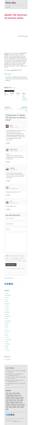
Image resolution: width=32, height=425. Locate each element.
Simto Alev (11, 2)
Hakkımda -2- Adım (8, 109)
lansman (23, 100)
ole (26, 100)
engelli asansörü (9, 395)
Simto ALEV (6, 94)
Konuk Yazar (8, 320)
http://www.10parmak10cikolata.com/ (14, 135)
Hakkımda (8, 7)
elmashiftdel (24, 99)
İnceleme (7, 308)
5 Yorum (17, 94)
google (17, 398)
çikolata (23, 97)
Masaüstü (8, 322)
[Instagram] (12, 284)
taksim (19, 404)
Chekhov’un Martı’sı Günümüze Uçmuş (15, 370)
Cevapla (8, 142)
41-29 (23, 94)
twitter (10, 407)
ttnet (7, 407)
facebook (16, 395)
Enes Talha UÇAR (11, 378)
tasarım (7, 341)
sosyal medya (8, 339)
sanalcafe (12, 402)
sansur (17, 402)
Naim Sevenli (15, 381)
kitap (7, 318)
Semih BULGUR (15, 375)
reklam (7, 402)
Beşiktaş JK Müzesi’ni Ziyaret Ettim (14, 383)
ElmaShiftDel (13, 70)
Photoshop (8, 331)
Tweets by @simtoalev (9, 278)
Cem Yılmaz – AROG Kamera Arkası (15, 77)
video (11, 94)
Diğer (7, 301)
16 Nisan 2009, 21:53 (14, 169)
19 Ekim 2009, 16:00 (13, 203)
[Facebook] (7, 284)
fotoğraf (7, 398)
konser (10, 400)
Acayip (7, 293)
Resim (7, 335)
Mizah (7, 324)
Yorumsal (7, 350)
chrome (13, 393)
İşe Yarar (7, 312)
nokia (18, 400)
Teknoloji (7, 343)
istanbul (21, 398)
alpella (23, 96)
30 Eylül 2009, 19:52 (13, 188)
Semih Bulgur (10, 372)
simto (21, 402)
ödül (18, 407)
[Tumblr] (10, 284)
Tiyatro (7, 346)
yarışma (14, 407)
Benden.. (7, 297)
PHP (6, 333)
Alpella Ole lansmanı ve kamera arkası (15, 16)
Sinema (7, 337)
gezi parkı (13, 398)
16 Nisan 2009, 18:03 (14, 150)
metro (15, 400)
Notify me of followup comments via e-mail (17, 268)
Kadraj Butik (8, 359)
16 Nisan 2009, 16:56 (14, 127)
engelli (18, 393)
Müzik (7, 327)
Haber (7, 305)
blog (10, 393)
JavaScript (8, 316)
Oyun (7, 329)
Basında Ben (8, 295)
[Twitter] (5, 284)
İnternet (7, 310)
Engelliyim (8, 303)
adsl (7, 393)
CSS (6, 299)
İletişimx (12, 420)
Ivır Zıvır (7, 314)
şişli (7, 409)
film (20, 395)
